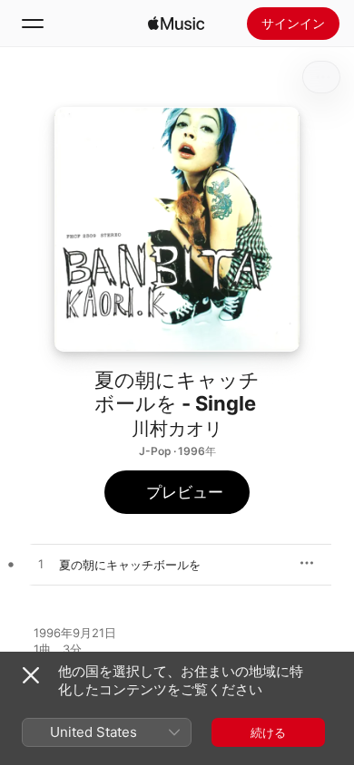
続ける (268, 732)
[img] (176, 23)
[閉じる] (31, 675)
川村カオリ (177, 429)
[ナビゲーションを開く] (33, 24)
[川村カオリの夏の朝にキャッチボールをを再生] (41, 565)
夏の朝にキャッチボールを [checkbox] (130, 564)
